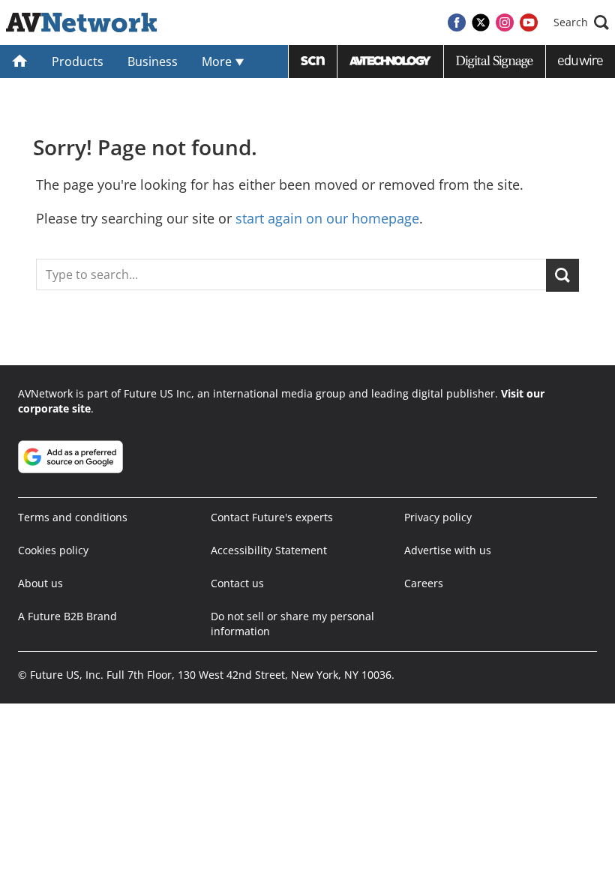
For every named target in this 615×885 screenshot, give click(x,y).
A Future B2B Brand (67, 616)
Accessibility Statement (269, 550)
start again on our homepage (327, 218)
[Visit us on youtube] (529, 23)
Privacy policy (438, 517)
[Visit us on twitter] (481, 23)
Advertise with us (447, 550)
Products (78, 61)
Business (153, 61)
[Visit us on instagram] (505, 23)
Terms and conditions (73, 517)
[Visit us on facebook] (457, 23)
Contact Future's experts (272, 517)
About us (40, 583)
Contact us (237, 583)
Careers (423, 583)
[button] (581, 22)
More (218, 61)
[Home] (20, 61)
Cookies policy (53, 550)
